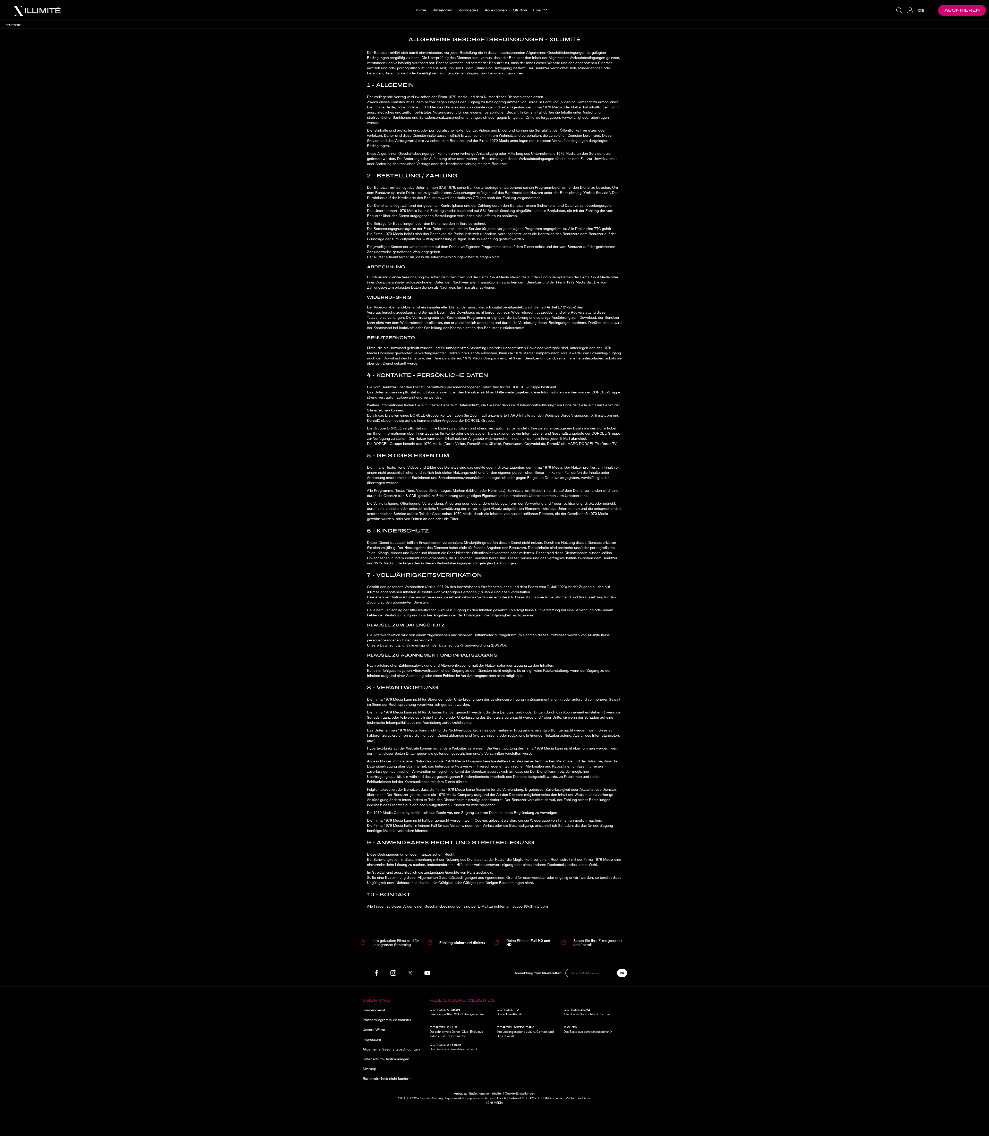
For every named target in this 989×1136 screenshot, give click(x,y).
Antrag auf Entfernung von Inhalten (478, 1093)
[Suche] (899, 10)
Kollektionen (496, 10)
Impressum (372, 1039)
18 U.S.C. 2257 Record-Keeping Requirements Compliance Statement (446, 1098)
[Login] (910, 10)
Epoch (501, 1098)
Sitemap (369, 1069)
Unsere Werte (374, 1030)
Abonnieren (962, 10)
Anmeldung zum (538, 973)
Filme (421, 10)
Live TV (540, 10)
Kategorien (442, 10)
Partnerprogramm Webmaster (387, 1020)
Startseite (13, 25)
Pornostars (468, 10)
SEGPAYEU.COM (537, 1098)
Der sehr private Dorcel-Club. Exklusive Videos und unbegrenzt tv (456, 1032)
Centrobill (514, 1098)
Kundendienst (374, 1010)
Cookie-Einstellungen (520, 1093)
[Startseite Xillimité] (37, 10)
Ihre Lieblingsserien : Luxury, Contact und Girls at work (525, 1032)
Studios (520, 10)
